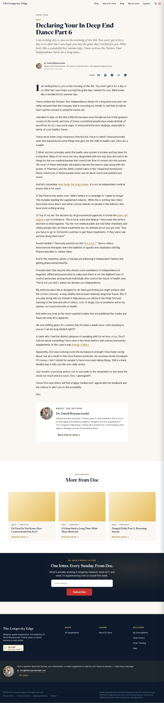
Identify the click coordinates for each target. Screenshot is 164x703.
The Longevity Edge (15, 3)
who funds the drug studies (73, 184)
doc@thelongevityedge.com (33, 670)
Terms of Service (23, 696)
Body (46, 15)
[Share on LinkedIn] (125, 75)
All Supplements (72, 633)
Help (135, 648)
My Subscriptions (140, 633)
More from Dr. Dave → (69, 435)
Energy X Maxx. (81, 344)
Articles (39, 15)
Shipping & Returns (40, 696)
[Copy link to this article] (118, 75)
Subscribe (79, 592)
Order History (139, 638)
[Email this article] (98, 75)
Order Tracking (139, 643)
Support (146, 3)
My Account (133, 3)
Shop (96, 3)
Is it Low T (90, 243)
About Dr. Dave (109, 3)
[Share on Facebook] (112, 75)
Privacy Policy (8, 696)
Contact (54, 696)
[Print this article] (105, 75)
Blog (122, 3)
